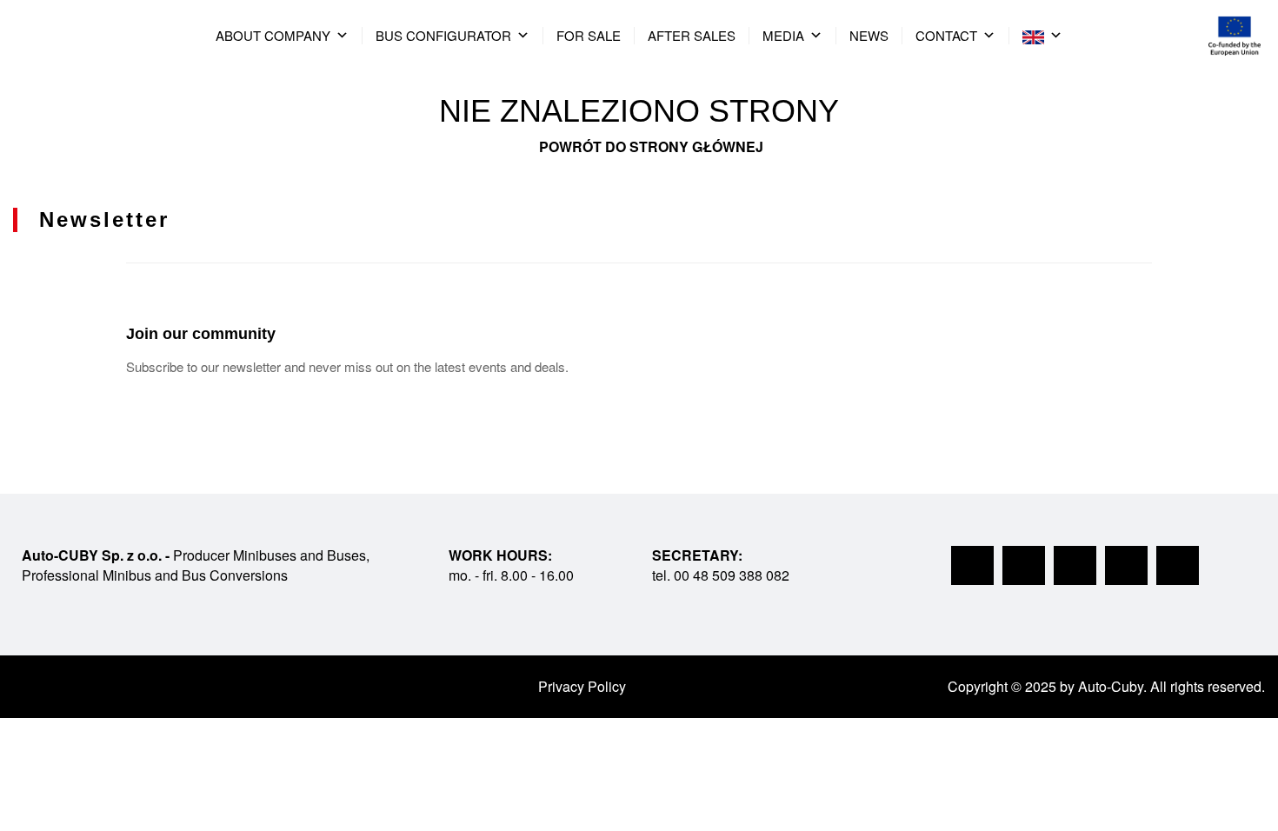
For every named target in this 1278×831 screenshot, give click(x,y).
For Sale (588, 35)
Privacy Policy (582, 686)
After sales (692, 35)
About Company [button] (273, 35)
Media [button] (783, 35)
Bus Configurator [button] (443, 35)
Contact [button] (946, 35)
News (869, 35)
